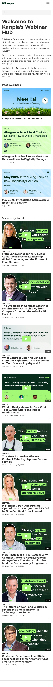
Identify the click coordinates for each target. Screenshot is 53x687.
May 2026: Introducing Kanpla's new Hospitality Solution (25, 201)
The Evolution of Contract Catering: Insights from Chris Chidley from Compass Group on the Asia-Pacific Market (25, 310)
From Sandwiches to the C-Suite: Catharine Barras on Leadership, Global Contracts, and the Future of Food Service (24, 258)
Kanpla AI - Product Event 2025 (22, 118)
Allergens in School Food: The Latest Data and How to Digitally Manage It (25, 158)
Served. (6, 251)
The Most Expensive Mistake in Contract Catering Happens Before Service (24, 459)
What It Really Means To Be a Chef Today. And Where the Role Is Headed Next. (24, 410)
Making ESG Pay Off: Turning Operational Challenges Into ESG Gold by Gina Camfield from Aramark (26, 508)
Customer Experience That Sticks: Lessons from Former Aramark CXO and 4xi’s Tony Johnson (25, 659)
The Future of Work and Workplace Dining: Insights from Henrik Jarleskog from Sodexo (25, 609)
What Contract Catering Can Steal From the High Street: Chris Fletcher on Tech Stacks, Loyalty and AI (25, 360)
